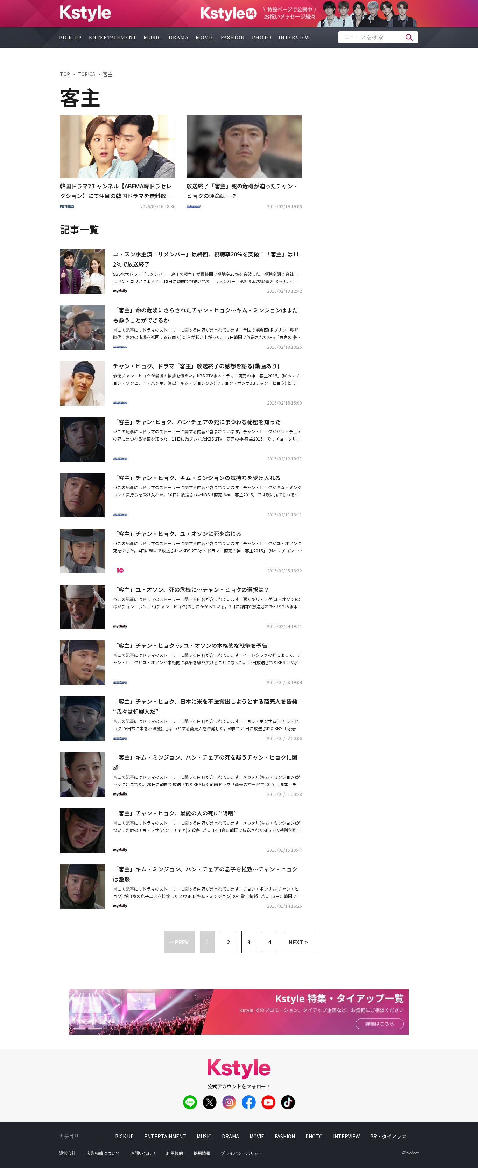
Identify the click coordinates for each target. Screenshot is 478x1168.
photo (262, 37)
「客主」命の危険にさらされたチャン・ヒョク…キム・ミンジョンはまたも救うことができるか (205, 315)
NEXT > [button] (298, 942)
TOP (65, 74)
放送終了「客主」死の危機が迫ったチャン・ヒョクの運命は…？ (242, 191)
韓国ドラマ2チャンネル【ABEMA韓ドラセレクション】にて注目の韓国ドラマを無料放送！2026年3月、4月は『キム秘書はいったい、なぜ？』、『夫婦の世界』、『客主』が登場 (116, 191)
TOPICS (86, 74)
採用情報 (202, 1153)
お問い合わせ (143, 1153)
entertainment (112, 37)
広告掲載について (103, 1153)
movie (205, 37)
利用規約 (174, 1153)
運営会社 (67, 1153)
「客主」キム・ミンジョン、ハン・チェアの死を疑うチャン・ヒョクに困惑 (205, 762)
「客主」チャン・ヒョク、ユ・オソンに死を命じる (177, 533)
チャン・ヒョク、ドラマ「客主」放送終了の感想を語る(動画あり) (196, 366)
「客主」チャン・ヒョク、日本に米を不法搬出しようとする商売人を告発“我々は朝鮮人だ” (205, 706)
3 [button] (249, 942)
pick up (70, 37)
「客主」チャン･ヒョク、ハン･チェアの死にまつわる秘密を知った (197, 422)
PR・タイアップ (388, 1136)
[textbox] (378, 37)
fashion (233, 37)
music (152, 37)
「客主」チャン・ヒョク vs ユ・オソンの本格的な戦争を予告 (190, 645)
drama (179, 37)
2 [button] (228, 942)
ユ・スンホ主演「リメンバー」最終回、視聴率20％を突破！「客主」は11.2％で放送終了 (207, 259)
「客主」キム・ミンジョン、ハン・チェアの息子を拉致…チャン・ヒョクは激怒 (205, 874)
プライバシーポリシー (242, 1153)
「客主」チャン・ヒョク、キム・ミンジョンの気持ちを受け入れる (197, 477)
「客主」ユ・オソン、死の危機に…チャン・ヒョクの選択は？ (191, 589)
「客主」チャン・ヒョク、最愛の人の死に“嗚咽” (175, 813)
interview (294, 37)
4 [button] (269, 942)
